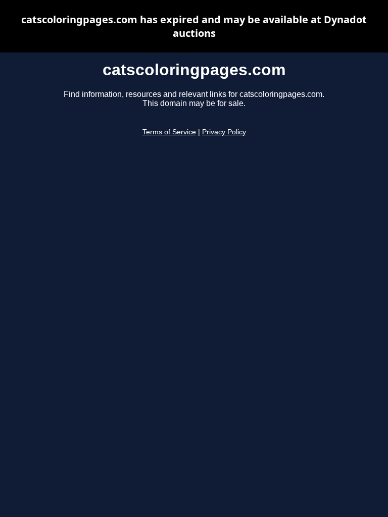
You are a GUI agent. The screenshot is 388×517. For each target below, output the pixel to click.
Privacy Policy (224, 132)
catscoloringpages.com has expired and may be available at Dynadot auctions (194, 26)
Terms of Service (169, 132)
